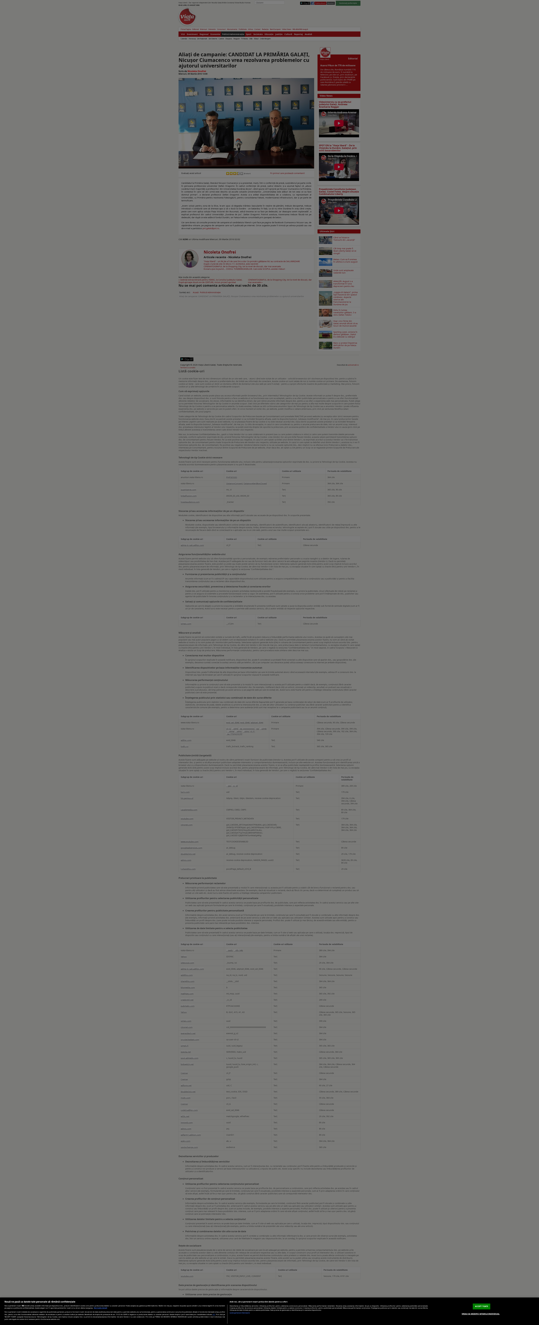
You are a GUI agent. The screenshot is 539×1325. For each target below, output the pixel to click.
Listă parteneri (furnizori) (240, 1313)
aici (214, 1314)
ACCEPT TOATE (481, 1306)
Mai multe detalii (100, 1308)
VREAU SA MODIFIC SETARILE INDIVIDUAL (481, 1314)
